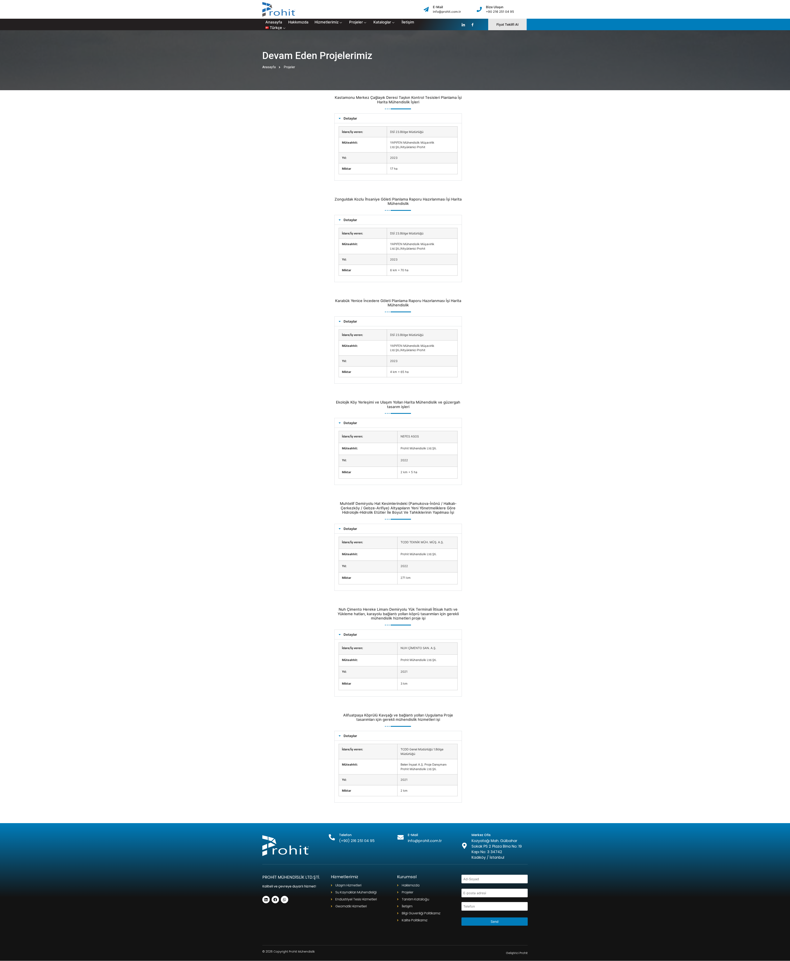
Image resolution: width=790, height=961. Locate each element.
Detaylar (350, 118)
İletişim (408, 22)
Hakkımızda (298, 22)
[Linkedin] (266, 899)
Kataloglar (382, 22)
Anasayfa (273, 22)
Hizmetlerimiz (327, 22)
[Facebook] (275, 899)
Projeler (356, 22)
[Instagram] (472, 24)
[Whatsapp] (284, 899)
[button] (398, 118)
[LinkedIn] (463, 24)
